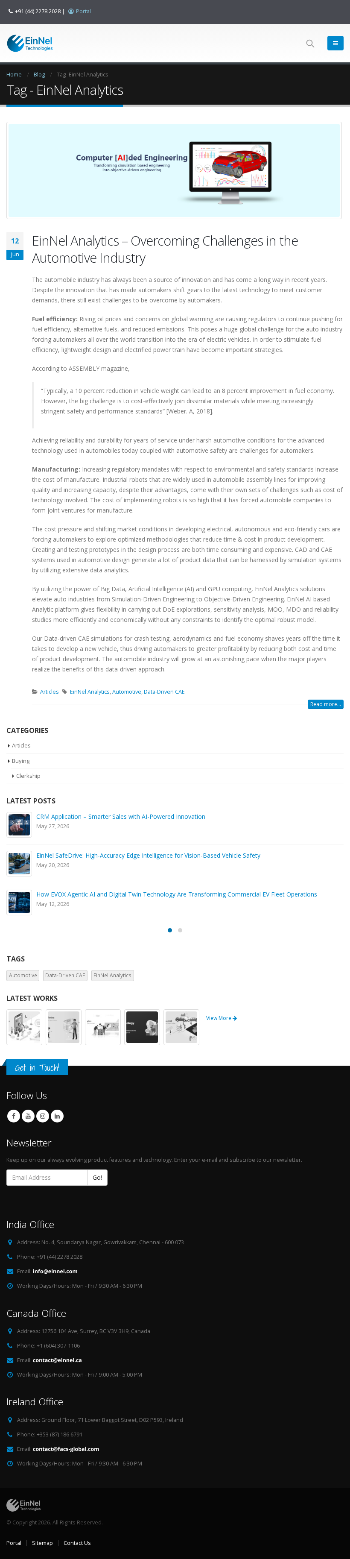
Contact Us (77, 1543)
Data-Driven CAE (164, 691)
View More (219, 1018)
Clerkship (28, 776)
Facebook (13, 1116)
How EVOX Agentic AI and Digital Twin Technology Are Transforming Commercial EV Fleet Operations (176, 894)
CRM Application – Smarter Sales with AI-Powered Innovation (120, 816)
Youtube (28, 1116)
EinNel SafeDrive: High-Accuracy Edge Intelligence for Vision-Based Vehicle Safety (148, 855)
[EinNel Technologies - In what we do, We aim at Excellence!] (29, 43)
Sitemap (42, 1543)
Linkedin (57, 1116)
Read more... (325, 704)
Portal (13, 1543)
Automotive (126, 691)
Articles (49, 691)
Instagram (42, 1116)
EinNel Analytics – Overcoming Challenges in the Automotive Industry (165, 249)
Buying (20, 761)
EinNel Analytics (90, 691)
